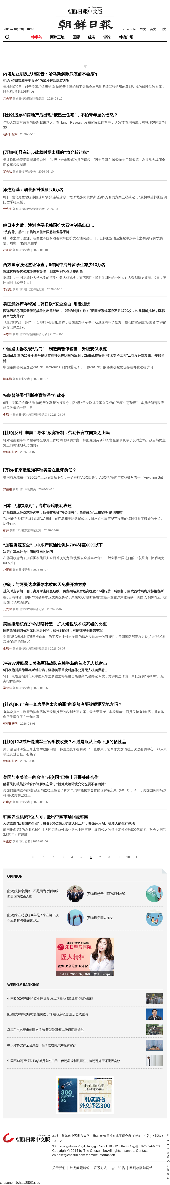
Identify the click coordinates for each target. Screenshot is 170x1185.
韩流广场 (126, 37)
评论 (106, 37)
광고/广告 (118, 1168)
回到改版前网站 (141, 1168)
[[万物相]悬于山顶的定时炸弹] (125, 901)
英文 (153, 29)
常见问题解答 (80, 1168)
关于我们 (59, 1168)
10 (128, 857)
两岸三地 (57, 37)
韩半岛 (36, 37)
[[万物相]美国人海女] (125, 925)
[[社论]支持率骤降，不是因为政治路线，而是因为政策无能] (45, 901)
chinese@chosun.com (68, 1155)
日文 (163, 29)
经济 (91, 37)
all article (129, 29)
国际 (76, 37)
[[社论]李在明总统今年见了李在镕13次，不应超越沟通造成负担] (45, 925)
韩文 (143, 29)
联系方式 (100, 1168)
